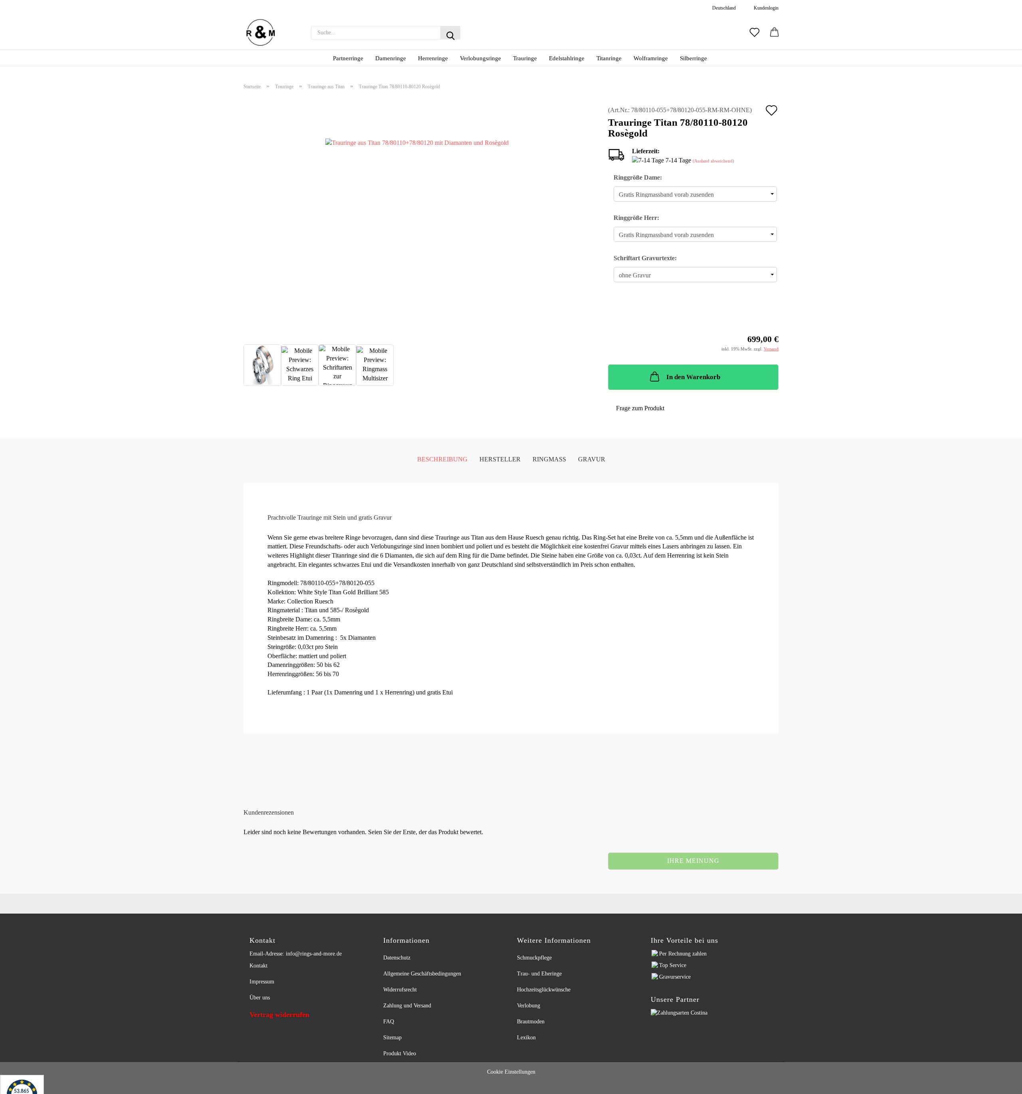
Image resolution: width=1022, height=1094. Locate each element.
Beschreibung (442, 459)
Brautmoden (531, 1022)
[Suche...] (450, 33)
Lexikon (526, 1038)
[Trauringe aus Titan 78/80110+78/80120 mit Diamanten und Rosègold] (417, 214)
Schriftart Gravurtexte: (645, 258)
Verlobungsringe (480, 58)
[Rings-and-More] (260, 32)
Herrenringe (433, 58)
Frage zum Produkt (640, 408)
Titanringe (609, 58)
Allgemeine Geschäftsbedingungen (422, 974)
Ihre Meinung (693, 860)
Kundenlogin (764, 8)
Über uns (260, 998)
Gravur (591, 459)
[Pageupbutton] (1006, 1083)
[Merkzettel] (755, 32)
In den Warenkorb (693, 377)
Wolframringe (651, 58)
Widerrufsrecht (400, 990)
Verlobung (528, 1006)
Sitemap (392, 1038)
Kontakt (258, 966)
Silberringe (693, 58)
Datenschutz (396, 958)
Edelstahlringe (566, 58)
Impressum (262, 982)
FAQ (388, 1022)
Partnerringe (348, 58)
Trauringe (525, 58)
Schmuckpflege (534, 958)
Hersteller (500, 459)
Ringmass (549, 459)
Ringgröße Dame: (638, 177)
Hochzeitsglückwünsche (543, 990)
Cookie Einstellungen (511, 1072)
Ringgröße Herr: (636, 217)
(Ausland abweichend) (713, 160)
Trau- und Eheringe (539, 974)
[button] (774, 32)
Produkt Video (399, 1053)
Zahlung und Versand (407, 1006)
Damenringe (390, 58)
